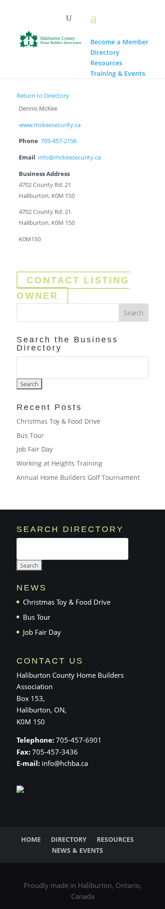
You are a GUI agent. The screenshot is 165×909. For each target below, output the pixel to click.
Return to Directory (42, 96)
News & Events (77, 850)
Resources (115, 839)
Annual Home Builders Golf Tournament (78, 477)
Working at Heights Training (59, 463)
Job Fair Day (34, 449)
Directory (69, 839)
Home (31, 839)
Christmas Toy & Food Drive (58, 421)
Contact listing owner (73, 288)
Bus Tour (30, 435)
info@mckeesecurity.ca (69, 157)
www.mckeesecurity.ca (50, 125)
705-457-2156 (59, 141)
